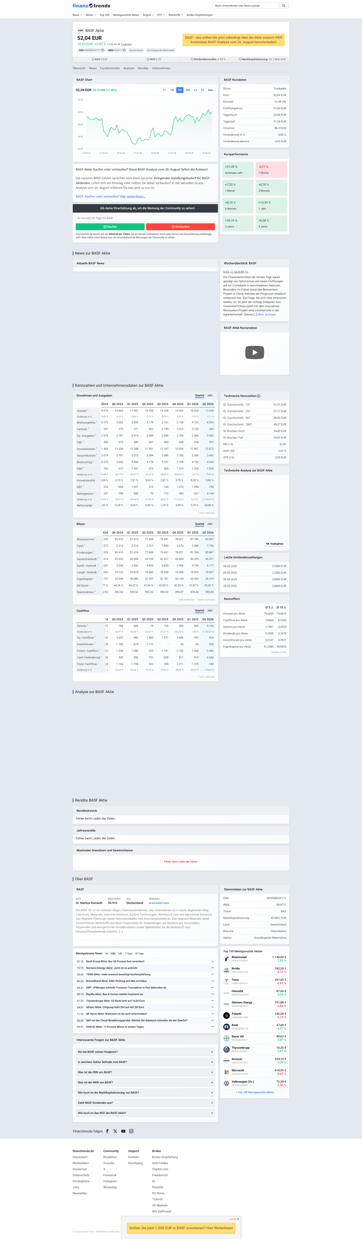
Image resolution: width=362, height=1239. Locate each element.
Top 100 (104, 15)
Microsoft (238, 1070)
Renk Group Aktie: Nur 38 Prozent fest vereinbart (115, 961)
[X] (115, 1131)
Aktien (89, 15)
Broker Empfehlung (165, 1157)
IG (153, 1181)
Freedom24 (160, 1175)
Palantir (237, 1013)
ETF (159, 15)
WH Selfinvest (161, 1211)
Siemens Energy (242, 1002)
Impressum (80, 1157)
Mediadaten (81, 1163)
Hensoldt (237, 991)
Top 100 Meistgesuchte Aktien (256, 1092)
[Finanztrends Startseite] (91, 7)
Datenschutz (81, 1175)
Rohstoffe (174, 15)
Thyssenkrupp (241, 1047)
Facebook (110, 1175)
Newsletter (80, 1193)
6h (106, 953)
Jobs (76, 1187)
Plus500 (157, 1187)
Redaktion (110, 1157)
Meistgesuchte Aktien (126, 15)
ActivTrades (160, 1163)
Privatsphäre (81, 1181)
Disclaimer (80, 1169)
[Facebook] (107, 1131)
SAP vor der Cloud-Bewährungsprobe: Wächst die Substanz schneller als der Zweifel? (137, 1020)
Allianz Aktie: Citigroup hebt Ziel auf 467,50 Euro (115, 1007)
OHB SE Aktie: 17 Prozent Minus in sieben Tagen (115, 1027)
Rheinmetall (239, 957)
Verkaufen (182, 226)
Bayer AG (238, 1036)
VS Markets (160, 1205)
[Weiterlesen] (213, 962)
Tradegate (126, 44)
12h (113, 953)
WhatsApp (110, 1187)
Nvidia (236, 968)
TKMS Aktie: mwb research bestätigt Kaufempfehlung (118, 974)
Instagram (110, 1181)
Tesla (235, 979)
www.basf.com (159, 903)
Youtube (108, 1163)
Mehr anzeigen (267, 314)
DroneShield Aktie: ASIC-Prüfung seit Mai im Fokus (116, 981)
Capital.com (160, 1169)
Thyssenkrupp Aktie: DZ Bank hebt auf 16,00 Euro (115, 1001)
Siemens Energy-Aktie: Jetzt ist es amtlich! (111, 968)
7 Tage (128, 953)
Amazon (237, 1059)
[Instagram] (131, 1131)
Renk (235, 1025)
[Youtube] (123, 1131)
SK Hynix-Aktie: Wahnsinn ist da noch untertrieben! (116, 1014)
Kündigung (135, 1163)
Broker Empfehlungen (200, 15)
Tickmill (157, 1199)
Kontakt (133, 1157)
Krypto (147, 15)
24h (120, 953)
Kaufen (112, 226)
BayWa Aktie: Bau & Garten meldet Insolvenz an (114, 994)
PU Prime (158, 1193)
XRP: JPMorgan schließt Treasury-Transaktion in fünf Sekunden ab (126, 988)
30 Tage (139, 953)
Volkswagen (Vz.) (243, 1081)
